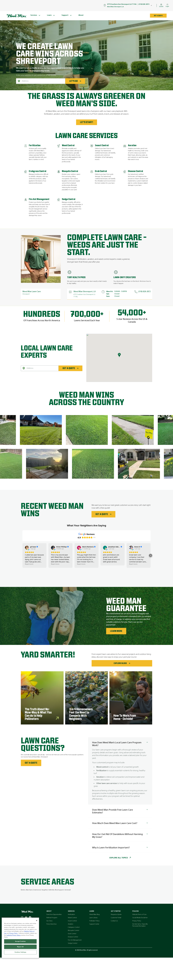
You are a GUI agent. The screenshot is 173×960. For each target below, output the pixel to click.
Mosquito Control (73, 930)
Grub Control (72, 934)
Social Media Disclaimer (140, 918)
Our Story (49, 921)
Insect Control (72, 921)
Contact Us (114, 921)
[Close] (36, 920)
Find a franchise (51, 924)
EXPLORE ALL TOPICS (118, 858)
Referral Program (51, 918)
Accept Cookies (20, 941)
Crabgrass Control (73, 927)
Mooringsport (59, 890)
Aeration (70, 924)
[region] (20, 938)
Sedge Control (72, 943)
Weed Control (72, 918)
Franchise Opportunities (54, 914)
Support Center (94, 924)
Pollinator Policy (94, 921)
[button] (22, 555)
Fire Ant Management (74, 940)
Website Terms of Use (139, 914)
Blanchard (29, 890)
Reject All (20, 947)
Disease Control (73, 937)
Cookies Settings (20, 952)
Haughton (45, 890)
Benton (23, 890)
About (49, 911)
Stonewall (67, 890)
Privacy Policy (136, 921)
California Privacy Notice (13, 935)
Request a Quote (116, 914)
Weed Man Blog (94, 914)
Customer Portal (116, 918)
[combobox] (40, 81)
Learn (91, 911)
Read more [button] (29, 564)
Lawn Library (93, 918)
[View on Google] (27, 548)
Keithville (51, 890)
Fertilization (71, 914)
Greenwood (37, 890)
